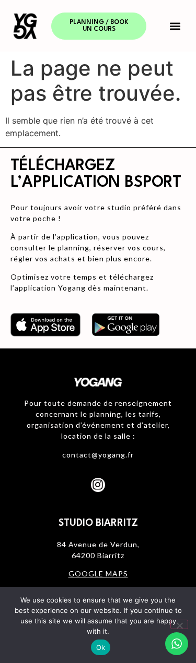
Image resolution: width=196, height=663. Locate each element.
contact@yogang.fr (98, 454)
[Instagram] (98, 484)
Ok (101, 647)
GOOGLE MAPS (98, 573)
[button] (174, 25)
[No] (179, 624)
